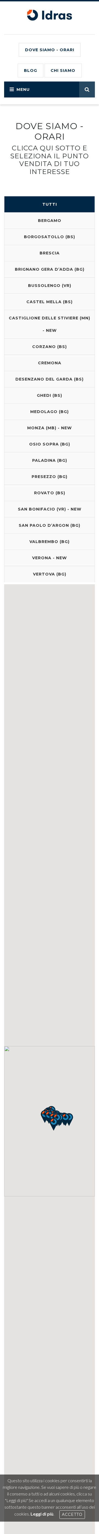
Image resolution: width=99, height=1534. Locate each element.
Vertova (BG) (49, 574)
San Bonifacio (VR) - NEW (49, 509)
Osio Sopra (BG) (49, 444)
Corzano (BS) (49, 346)
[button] (53, 1124)
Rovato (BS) (49, 492)
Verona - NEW (49, 557)
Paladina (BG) (49, 460)
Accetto (72, 1514)
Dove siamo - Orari (49, 49)
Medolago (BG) (49, 411)
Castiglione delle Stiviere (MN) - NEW (49, 324)
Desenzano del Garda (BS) (49, 379)
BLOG (30, 70)
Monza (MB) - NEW (49, 427)
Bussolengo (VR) (49, 285)
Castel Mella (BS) (49, 301)
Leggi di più (42, 1513)
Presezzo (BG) (49, 476)
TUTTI (49, 204)
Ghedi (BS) (49, 395)
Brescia (50, 253)
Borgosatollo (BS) (49, 236)
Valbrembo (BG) (49, 541)
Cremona (49, 362)
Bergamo (49, 220)
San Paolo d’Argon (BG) (49, 525)
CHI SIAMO (63, 70)
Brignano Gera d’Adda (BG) (49, 269)
